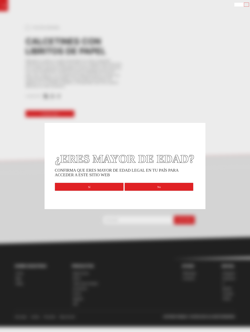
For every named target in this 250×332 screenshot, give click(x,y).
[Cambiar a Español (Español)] (246, 5)
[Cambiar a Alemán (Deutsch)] (241, 4)
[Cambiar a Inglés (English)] (236, 4)
